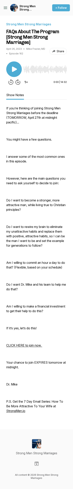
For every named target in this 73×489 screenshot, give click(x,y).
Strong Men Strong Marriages (27, 7)
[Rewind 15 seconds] (11, 82)
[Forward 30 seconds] (18, 82)
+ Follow (61, 7)
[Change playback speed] (26, 82)
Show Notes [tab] (15, 95)
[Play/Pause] (14, 69)
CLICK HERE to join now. (24, 345)
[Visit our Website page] (37, 464)
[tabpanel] (36, 261)
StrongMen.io (15, 411)
